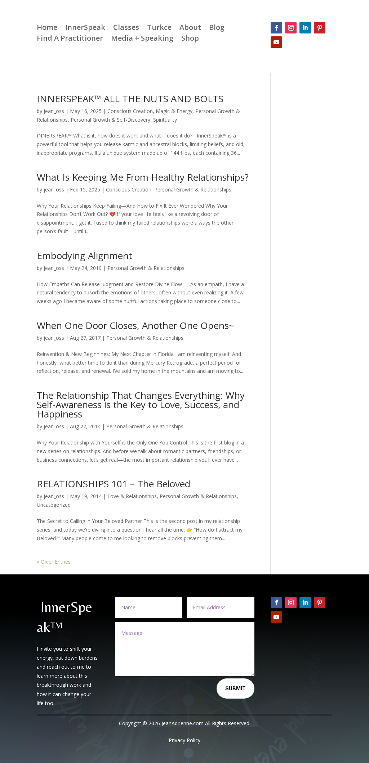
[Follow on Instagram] (291, 27)
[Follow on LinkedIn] (305, 27)
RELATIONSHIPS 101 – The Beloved (113, 483)
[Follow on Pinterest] (319, 27)
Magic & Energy (174, 111)
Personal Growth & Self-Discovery (110, 119)
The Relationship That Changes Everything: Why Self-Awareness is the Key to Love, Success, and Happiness (141, 404)
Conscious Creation (130, 111)
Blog (216, 28)
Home (47, 28)
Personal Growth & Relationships (192, 189)
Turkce (159, 28)
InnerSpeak (85, 28)
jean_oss (54, 111)
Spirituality (165, 119)
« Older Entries (54, 561)
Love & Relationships (132, 496)
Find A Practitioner (70, 39)
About (190, 28)
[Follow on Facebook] (276, 27)
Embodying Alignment (84, 255)
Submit (235, 688)
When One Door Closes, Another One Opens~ (135, 325)
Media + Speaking (142, 39)
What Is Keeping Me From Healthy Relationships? (143, 177)
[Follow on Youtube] (276, 42)
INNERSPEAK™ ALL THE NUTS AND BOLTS (130, 98)
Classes (126, 28)
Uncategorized (54, 504)
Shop (190, 39)
